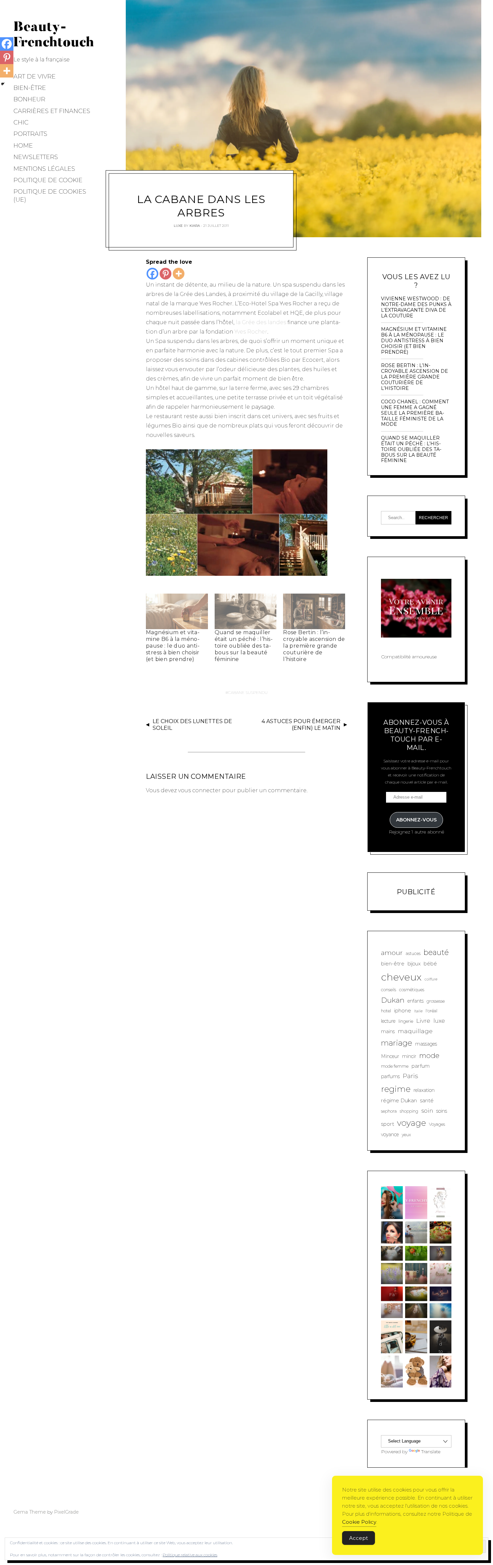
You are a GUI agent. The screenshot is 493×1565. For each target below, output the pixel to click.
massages (426, 1044)
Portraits (30, 134)
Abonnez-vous (416, 820)
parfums (390, 1076)
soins (441, 1111)
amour (392, 953)
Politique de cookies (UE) (49, 195)
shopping (409, 1111)
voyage (411, 1123)
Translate (430, 1452)
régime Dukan (399, 1100)
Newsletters (35, 157)
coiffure (431, 979)
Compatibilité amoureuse (409, 657)
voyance (390, 1134)
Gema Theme (29, 1512)
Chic (21, 122)
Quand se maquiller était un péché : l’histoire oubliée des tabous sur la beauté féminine (244, 645)
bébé (430, 963)
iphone (402, 1010)
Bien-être (29, 88)
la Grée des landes (261, 322)
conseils (388, 989)
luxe (439, 1020)
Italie (418, 1011)
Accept (358, 1538)
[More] (178, 274)
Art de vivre (34, 76)
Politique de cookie (48, 180)
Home (23, 145)
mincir (409, 1056)
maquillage (415, 1030)
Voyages (437, 1124)
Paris (410, 1076)
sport (387, 1124)
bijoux (414, 964)
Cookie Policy (359, 1522)
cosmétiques (411, 989)
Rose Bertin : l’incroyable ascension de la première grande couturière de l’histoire (314, 645)
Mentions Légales (44, 168)
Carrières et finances (51, 111)
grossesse (436, 1001)
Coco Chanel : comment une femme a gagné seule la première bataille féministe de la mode (415, 413)
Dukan (392, 1000)
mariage (396, 1043)
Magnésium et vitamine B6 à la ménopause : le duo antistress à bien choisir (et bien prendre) (173, 645)
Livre (423, 1020)
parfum (421, 1066)
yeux (406, 1134)
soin (427, 1110)
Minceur (390, 1056)
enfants (415, 1001)
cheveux (401, 977)
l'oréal (431, 1010)
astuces (413, 953)
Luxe (178, 225)
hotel (386, 1010)
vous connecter (199, 790)
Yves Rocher (250, 332)
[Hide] (2, 84)
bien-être (392, 963)
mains (388, 1031)
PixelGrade (66, 1512)
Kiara (194, 225)
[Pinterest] (165, 274)
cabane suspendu (248, 692)
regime (395, 1089)
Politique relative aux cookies (190, 1554)
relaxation (424, 1090)
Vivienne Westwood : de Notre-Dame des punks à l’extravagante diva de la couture (416, 307)
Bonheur (29, 99)
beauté (436, 952)
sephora (389, 1111)
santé (427, 1100)
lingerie (405, 1021)
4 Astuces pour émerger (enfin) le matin (301, 724)
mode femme (394, 1066)
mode (429, 1055)
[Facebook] (152, 274)
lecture (388, 1021)
